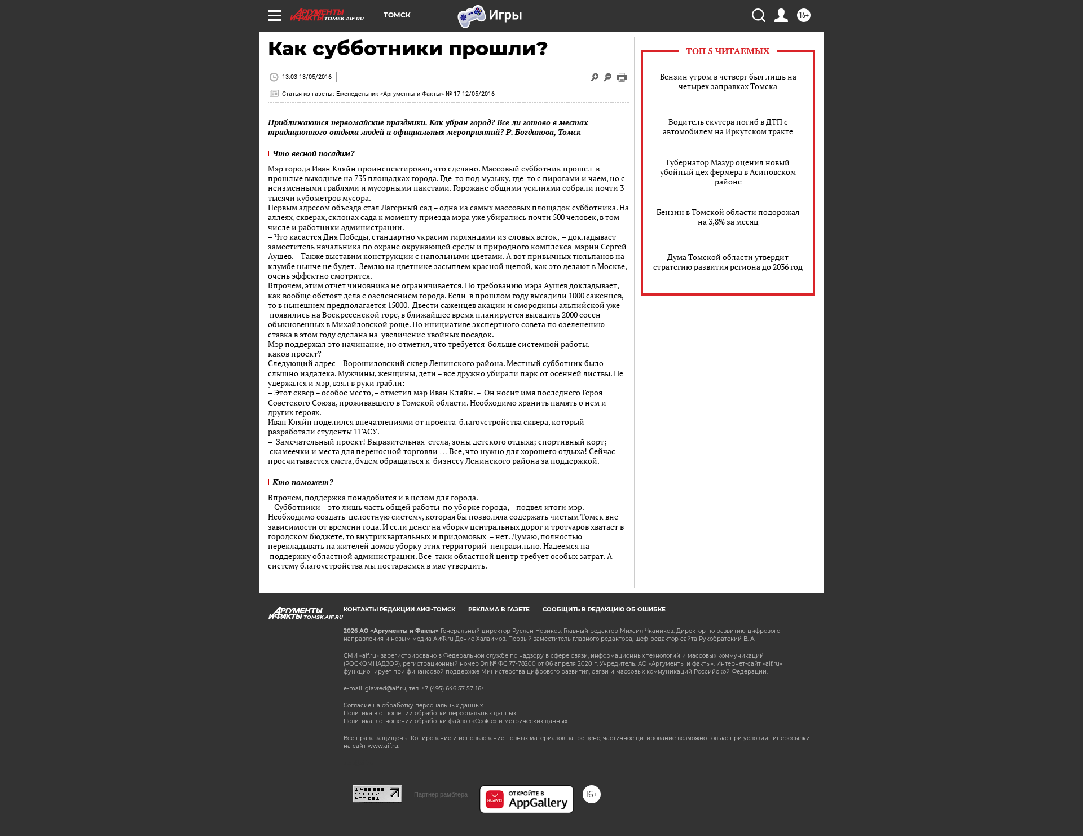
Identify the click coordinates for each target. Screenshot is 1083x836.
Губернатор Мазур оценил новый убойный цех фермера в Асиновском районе (728, 171)
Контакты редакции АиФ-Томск (399, 609)
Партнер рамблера (441, 794)
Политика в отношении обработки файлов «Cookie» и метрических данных (455, 721)
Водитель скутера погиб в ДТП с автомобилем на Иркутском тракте (728, 126)
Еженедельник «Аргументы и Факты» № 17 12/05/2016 (415, 94)
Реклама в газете (499, 609)
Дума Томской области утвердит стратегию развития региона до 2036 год (728, 261)
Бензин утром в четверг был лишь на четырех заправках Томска (728, 81)
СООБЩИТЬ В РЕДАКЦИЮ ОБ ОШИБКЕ (604, 609)
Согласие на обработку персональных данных (413, 705)
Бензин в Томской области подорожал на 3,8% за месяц (728, 216)
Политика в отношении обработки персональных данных (430, 713)
